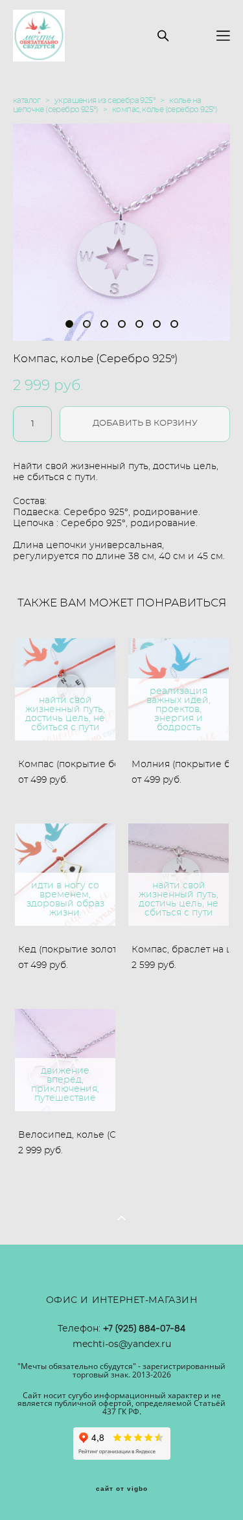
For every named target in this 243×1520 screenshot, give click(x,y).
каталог (27, 100)
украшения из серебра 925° (105, 100)
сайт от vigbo (122, 1489)
